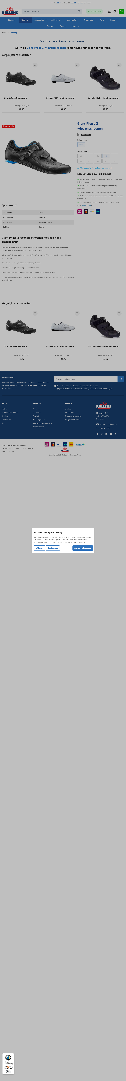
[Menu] (12, 1054)
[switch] (8, 1071)
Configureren (53, 548)
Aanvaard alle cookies (82, 548)
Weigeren (39, 548)
